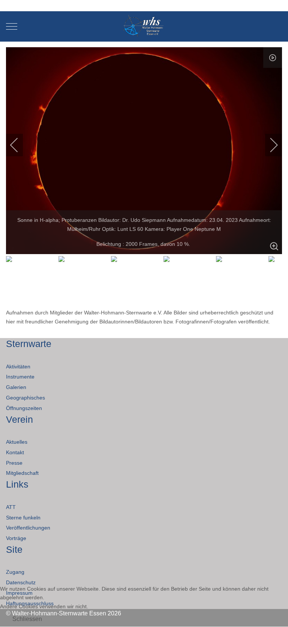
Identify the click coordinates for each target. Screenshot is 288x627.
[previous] (19, 145)
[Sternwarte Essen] (144, 26)
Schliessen (27, 619)
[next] (269, 145)
